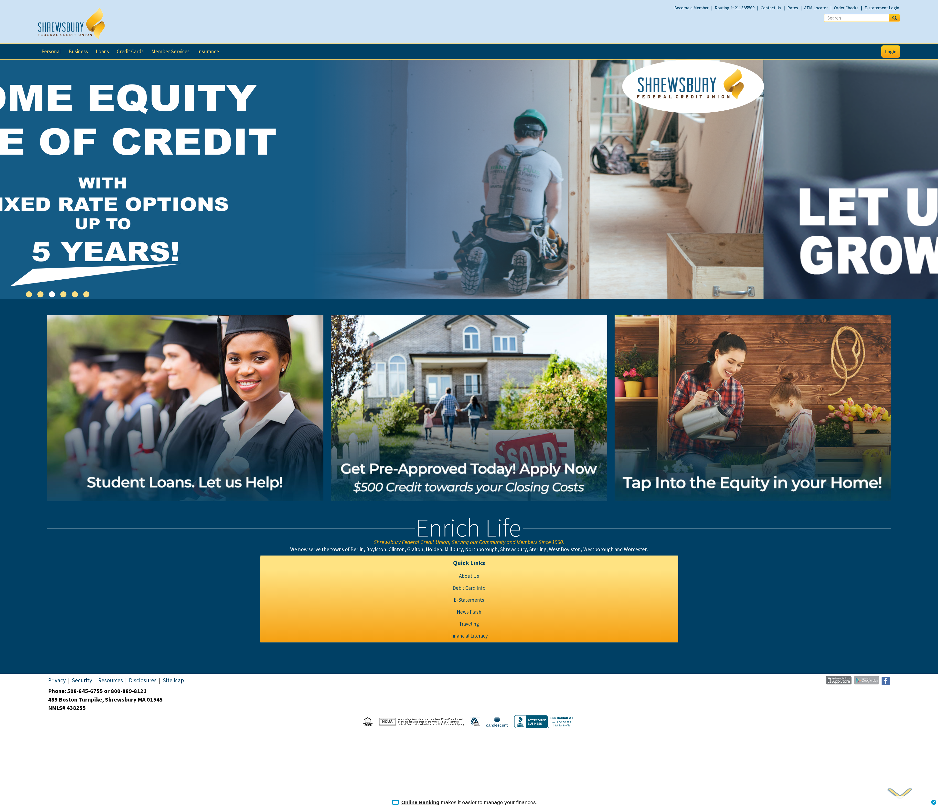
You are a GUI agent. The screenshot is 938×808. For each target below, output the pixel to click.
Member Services (170, 51)
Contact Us (771, 7)
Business (78, 51)
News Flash (469, 612)
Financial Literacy (469, 635)
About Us (469, 576)
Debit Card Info (469, 588)
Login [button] (890, 51)
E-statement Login (881, 7)
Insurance (208, 51)
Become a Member (691, 7)
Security (82, 680)
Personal (51, 51)
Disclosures (143, 680)
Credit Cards (130, 51)
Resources (110, 680)
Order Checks (846, 7)
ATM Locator (816, 7)
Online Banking (420, 802)
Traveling (469, 623)
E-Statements (469, 600)
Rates (792, 7)
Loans (102, 51)
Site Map (173, 680)
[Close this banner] (934, 801)
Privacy (57, 680)
